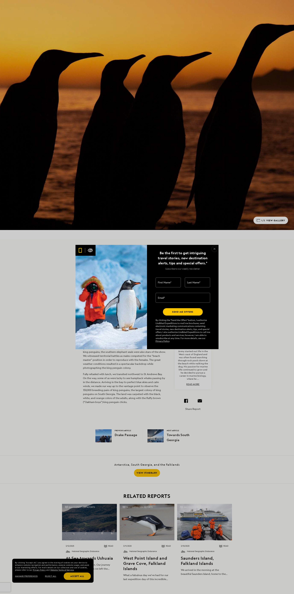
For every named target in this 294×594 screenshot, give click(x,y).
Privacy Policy (162, 341)
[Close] (214, 249)
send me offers (182, 311)
